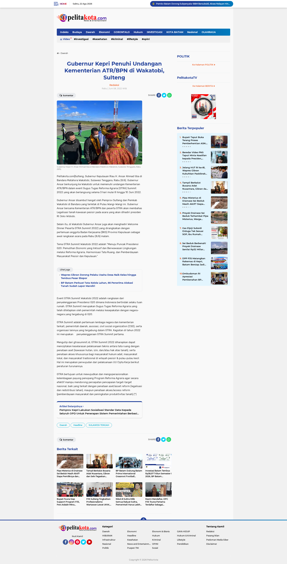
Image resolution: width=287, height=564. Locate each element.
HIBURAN (107, 535)
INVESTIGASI (154, 32)
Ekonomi (104, 32)
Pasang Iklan (212, 535)
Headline (77, 425)
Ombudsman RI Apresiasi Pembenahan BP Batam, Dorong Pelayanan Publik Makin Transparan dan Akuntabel (194, 276)
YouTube (91, 546)
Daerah (90, 32)
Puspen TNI (133, 548)
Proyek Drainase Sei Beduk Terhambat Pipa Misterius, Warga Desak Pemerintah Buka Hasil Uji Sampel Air (195, 216)
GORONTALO (122, 32)
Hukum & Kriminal (186, 535)
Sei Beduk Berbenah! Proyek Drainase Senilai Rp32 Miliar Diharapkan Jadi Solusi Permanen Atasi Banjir (195, 246)
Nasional (192, 32)
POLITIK (183, 56)
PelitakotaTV (187, 78)
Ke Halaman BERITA (202, 86)
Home (63, 3)
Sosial (155, 548)
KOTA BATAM (174, 32)
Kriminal (118, 39)
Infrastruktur (108, 540)
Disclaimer (211, 544)
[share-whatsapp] (169, 95)
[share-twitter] (164, 95)
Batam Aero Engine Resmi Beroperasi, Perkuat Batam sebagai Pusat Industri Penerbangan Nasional (193, 3)
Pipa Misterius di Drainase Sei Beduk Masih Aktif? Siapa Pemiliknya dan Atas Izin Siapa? (194, 200)
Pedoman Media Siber (217, 540)
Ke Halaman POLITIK (203, 64)
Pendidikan (183, 544)
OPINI (147, 39)
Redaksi (210, 531)
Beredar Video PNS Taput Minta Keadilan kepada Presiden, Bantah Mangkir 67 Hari (194, 155)
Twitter (85, 546)
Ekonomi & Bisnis (161, 531)
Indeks (64, 32)
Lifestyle (133, 39)
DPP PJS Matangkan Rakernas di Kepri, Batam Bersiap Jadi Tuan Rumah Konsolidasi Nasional (194, 261)
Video (66, 39)
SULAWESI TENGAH (99, 425)
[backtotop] (143, 520)
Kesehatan (100, 39)
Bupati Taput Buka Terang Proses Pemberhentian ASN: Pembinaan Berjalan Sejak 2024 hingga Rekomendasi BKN (194, 140)
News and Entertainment (139, 544)
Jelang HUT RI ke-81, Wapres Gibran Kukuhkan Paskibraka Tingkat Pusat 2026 (194, 170)
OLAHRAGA (209, 32)
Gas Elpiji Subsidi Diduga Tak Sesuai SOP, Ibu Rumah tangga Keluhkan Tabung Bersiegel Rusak (192, 231)
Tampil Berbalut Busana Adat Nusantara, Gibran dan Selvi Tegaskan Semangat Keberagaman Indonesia (195, 185)
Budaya (77, 32)
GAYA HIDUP (183, 531)
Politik (105, 548)
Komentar (68, 95)
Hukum (138, 32)
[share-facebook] (158, 95)
